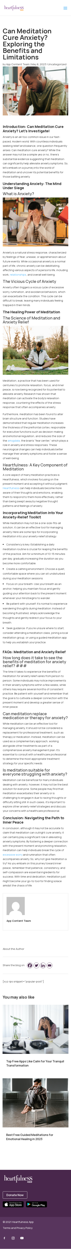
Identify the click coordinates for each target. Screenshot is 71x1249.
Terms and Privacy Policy (18, 1228)
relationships (18, 274)
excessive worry (12, 854)
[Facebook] (30, 965)
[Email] (49, 965)
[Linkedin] (43, 965)
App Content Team (17, 64)
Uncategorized (57, 64)
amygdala (14, 440)
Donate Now (15, 1195)
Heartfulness (11, 488)
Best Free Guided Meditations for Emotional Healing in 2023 (29, 1137)
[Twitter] (36, 965)
